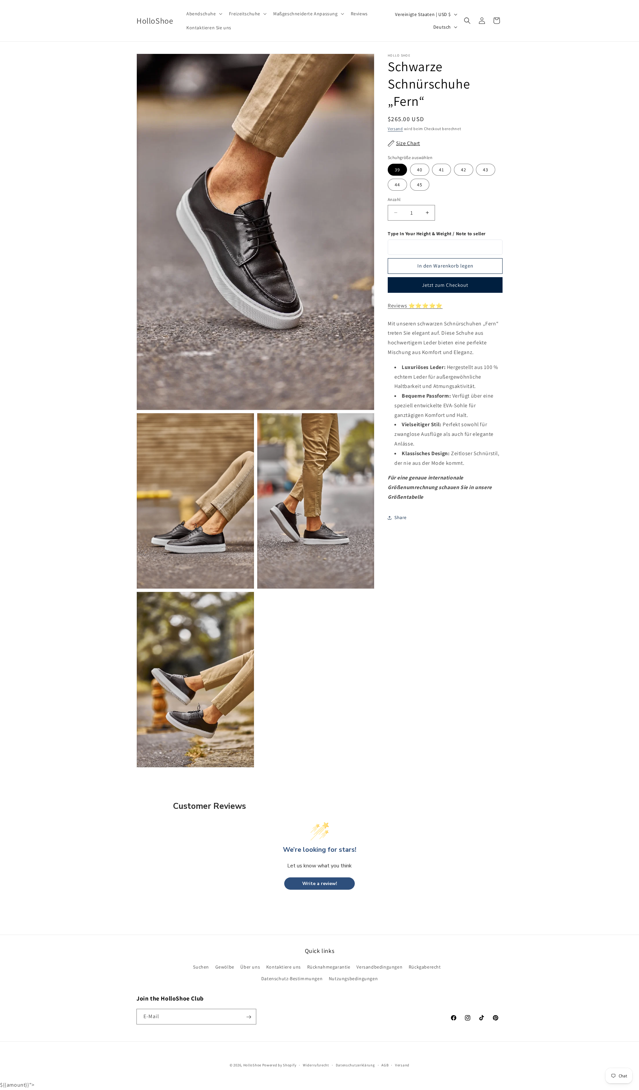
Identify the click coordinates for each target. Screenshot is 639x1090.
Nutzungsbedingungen (353, 979)
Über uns (250, 967)
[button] (203, 14)
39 (397, 170)
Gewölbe (224, 967)
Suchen (201, 967)
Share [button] (400, 518)
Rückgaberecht (425, 967)
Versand (395, 128)
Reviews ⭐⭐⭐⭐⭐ (415, 305)
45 (419, 185)
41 (441, 170)
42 (463, 170)
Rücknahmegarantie (328, 967)
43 (485, 170)
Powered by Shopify (279, 1065)
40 (419, 170)
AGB (384, 1065)
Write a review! (319, 883)
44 (397, 185)
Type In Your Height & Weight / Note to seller (437, 234)
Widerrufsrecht (316, 1065)
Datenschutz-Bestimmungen (291, 979)
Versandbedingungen (379, 967)
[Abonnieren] (248, 1017)
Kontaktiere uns (283, 967)
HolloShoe (252, 1065)
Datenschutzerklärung (355, 1065)
